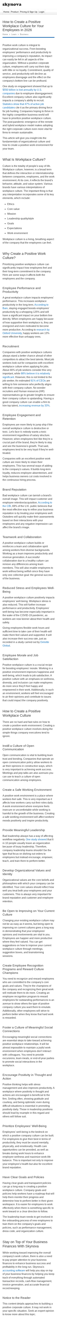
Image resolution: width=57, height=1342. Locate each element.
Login (41, 12)
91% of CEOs (38, 380)
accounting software (14, 1270)
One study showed (36, 839)
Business (24, 34)
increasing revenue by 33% (34, 405)
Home (6, 12)
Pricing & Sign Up (28, 12)
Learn (13, 34)
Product (15, 12)
